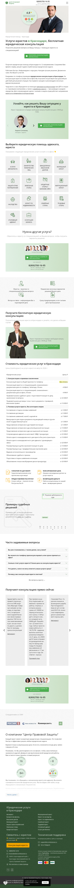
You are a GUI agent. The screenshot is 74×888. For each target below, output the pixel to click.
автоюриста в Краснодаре (46, 87)
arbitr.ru (20, 517)
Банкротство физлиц (12, 817)
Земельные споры (12, 827)
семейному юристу (39, 89)
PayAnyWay (45, 853)
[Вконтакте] (8, 871)
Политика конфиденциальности (15, 880)
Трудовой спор (34, 658)
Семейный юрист (43, 822)
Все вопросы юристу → (37, 580)
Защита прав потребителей (15, 824)
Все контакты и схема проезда (18, 864)
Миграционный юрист (45, 814)
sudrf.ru (28, 517)
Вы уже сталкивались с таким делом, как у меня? (27, 550)
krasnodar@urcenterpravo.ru (18, 853)
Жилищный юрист (12, 822)
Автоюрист (11, 634)
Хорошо (45, 882)
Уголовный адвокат (44, 827)
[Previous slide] (8, 125)
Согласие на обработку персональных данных (20, 882)
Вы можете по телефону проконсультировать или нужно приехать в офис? (34, 556)
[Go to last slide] (4, 630)
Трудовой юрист (43, 824)
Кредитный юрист (12, 829)
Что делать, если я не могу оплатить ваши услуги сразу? (29, 569)
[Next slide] (33, 125)
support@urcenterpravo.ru (49, 842)
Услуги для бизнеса (44, 829)
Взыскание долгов (12, 819)
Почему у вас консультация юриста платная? (25, 574)
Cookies (27, 884)
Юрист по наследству (44, 817)
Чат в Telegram (45, 845)
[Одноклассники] (12, 871)
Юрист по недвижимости (46, 819)
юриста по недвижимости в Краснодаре (20, 93)
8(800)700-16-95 (37, 267)
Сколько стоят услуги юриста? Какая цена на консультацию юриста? (34, 563)
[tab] (40, 526)
